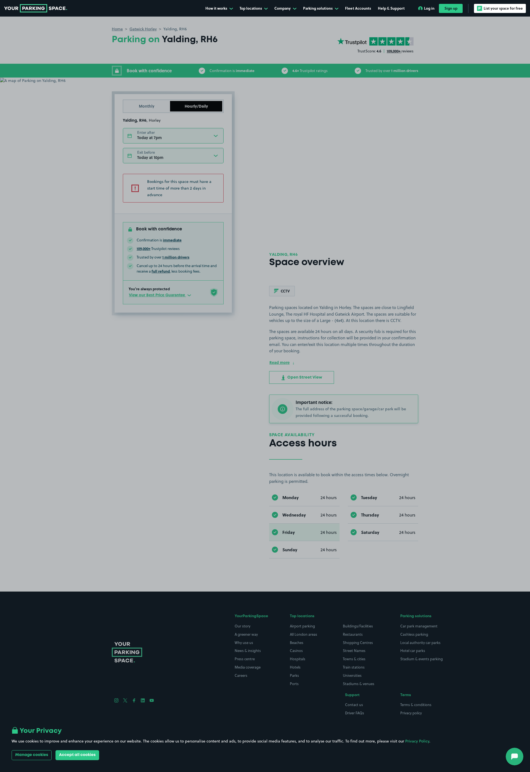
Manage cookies (31, 755)
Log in (429, 8)
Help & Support (391, 8)
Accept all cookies (77, 755)
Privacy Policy (417, 741)
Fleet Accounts (358, 8)
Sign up (450, 8)
